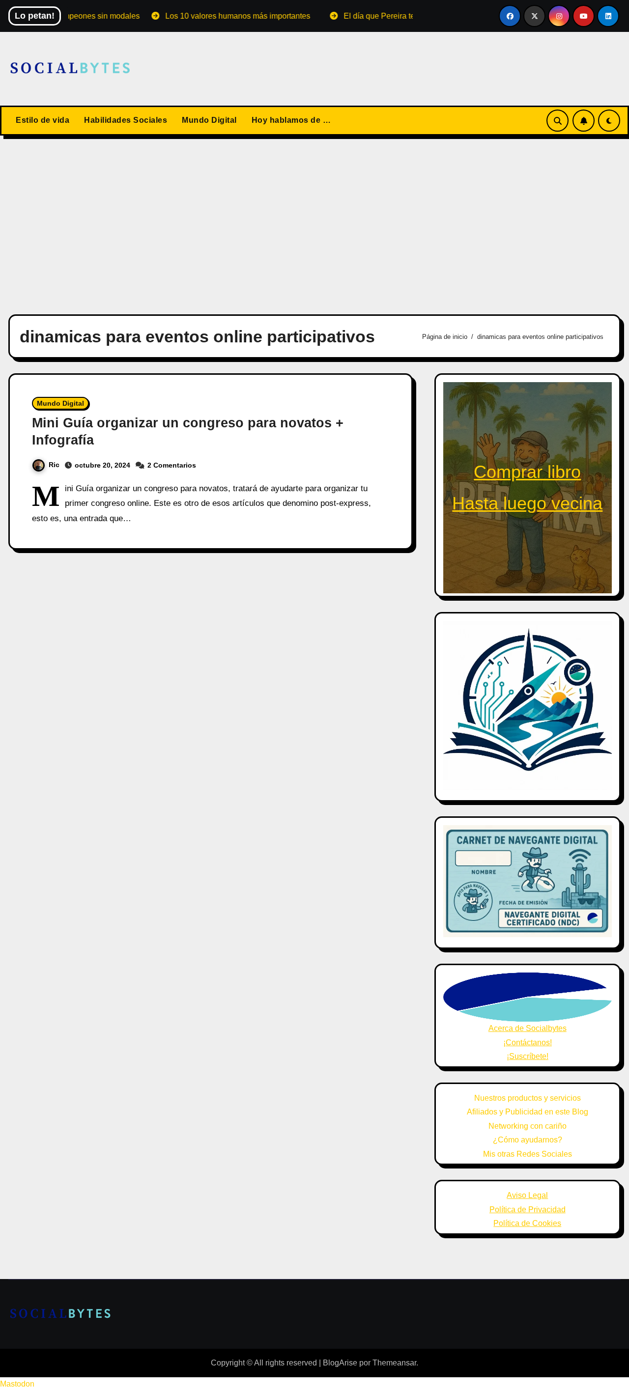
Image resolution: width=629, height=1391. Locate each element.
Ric (54, 465)
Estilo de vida (42, 120)
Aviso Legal (527, 1195)
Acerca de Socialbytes (527, 1028)
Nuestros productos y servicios (527, 1098)
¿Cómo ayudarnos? (527, 1140)
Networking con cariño (527, 1126)
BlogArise (340, 1363)
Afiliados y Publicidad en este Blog (527, 1112)
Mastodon (17, 1384)
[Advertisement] (314, 219)
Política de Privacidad (527, 1209)
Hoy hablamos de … (291, 120)
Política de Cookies (527, 1223)
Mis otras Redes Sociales (527, 1154)
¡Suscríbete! (527, 1056)
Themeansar (394, 1363)
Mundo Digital (209, 120)
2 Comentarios (171, 465)
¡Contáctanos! (527, 1042)
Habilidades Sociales (125, 120)
